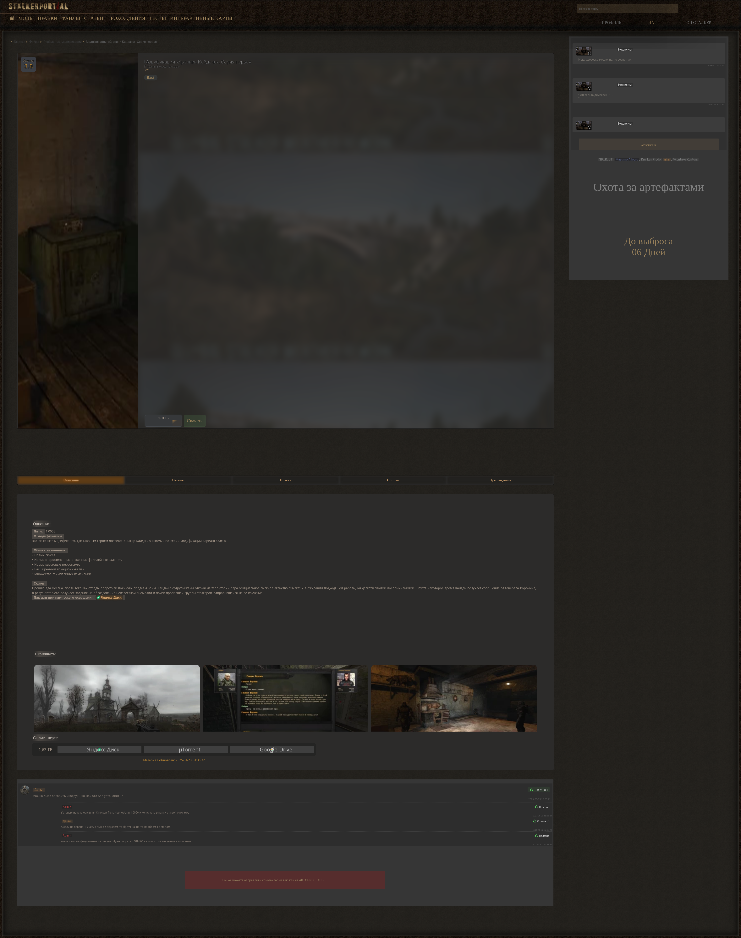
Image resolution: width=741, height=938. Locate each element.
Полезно (541, 790)
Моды (26, 18)
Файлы (70, 18)
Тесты (157, 18)
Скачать (194, 420)
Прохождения (126, 18)
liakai (667, 159)
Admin (67, 807)
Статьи (93, 18)
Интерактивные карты (201, 18)
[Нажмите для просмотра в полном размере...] (77, 240)
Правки (48, 18)
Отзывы (178, 480)
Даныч (39, 790)
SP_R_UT (606, 159)
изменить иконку (583, 51)
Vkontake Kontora (685, 159)
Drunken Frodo (651, 159)
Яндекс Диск (111, 597)
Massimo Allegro (627, 159)
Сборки (393, 480)
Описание (71, 480)
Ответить (515, 789)
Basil (151, 77)
